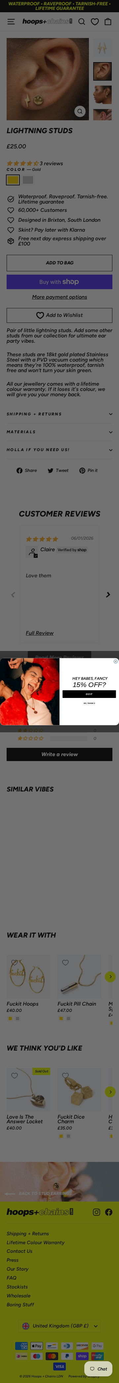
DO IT (89, 694)
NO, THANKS (89, 703)
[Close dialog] (115, 661)
